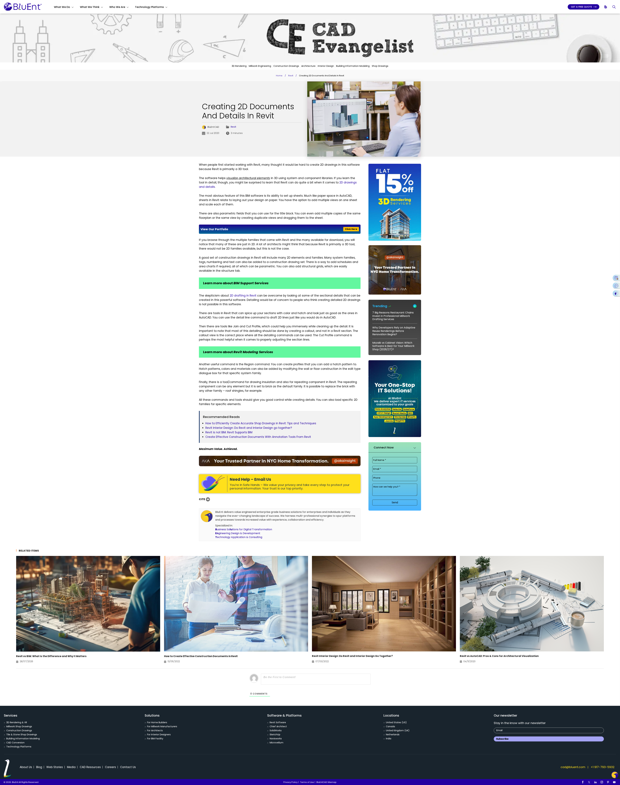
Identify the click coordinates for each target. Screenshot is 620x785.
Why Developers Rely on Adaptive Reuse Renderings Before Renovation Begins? (393, 331)
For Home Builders (157, 722)
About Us (26, 767)
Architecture (308, 66)
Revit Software (278, 722)
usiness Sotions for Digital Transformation (243, 529)
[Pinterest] (608, 782)
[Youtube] (614, 782)
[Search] (614, 7)
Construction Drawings (286, 66)
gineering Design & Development (237, 533)
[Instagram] (602, 782)
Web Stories (54, 767)
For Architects (155, 730)
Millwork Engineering (260, 66)
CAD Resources (90, 767)
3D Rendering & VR (16, 722)
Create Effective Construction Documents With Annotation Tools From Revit (258, 437)
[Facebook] (583, 782)
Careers (110, 767)
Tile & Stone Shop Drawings (21, 734)
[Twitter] (589, 782)
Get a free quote (582, 6)
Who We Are (117, 7)
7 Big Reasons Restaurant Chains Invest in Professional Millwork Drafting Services (393, 316)
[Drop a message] (616, 285)
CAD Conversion (15, 742)
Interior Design (326, 66)
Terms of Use (307, 782)
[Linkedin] (595, 782)
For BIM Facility (155, 738)
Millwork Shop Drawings (19, 726)
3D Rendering (239, 66)
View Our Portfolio (279, 229)
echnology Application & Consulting (238, 537)
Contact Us (128, 767)
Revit (290, 75)
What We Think (89, 7)
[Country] (606, 7)
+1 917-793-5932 (603, 767)
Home (279, 75)
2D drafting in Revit (243, 295)
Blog (39, 767)
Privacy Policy (290, 782)
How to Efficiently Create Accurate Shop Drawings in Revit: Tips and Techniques (260, 423)
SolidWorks (276, 730)
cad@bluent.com (573, 767)
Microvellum (276, 742)
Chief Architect (278, 726)
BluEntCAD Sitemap (326, 782)
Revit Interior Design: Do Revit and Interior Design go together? (248, 428)
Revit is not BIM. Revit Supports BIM (228, 432)
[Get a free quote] (616, 293)
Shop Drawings (380, 66)
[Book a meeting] (616, 278)
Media (71, 767)
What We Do (62, 7)
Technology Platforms (149, 7)
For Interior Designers (159, 734)
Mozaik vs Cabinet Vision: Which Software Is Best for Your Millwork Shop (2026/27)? (393, 346)
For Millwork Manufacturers (162, 726)
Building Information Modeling (353, 66)
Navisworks (276, 738)
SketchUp (275, 734)
